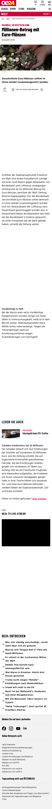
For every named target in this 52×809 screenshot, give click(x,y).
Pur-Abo (5, 765)
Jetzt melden (39, 499)
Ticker (4, 8)
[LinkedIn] (25, 729)
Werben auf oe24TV (10, 762)
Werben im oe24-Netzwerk (13, 759)
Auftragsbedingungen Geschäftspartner (19, 787)
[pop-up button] (42, 542)
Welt (4, 14)
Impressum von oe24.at (12, 768)
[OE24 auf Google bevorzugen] (41, 89)
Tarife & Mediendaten (11, 790)
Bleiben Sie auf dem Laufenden (16, 719)
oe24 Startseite (8, 744)
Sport (13, 8)
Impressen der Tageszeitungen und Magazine (21, 796)
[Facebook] (4, 729)
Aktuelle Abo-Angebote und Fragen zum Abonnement (25, 793)
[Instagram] (11, 729)
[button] (26, 533)
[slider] (26, 538)
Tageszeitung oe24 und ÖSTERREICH (18, 778)
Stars (21, 8)
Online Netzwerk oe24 (12, 735)
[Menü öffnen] (49, 9)
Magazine (31, 8)
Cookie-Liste (7, 753)
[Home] (3, 19)
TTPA (4, 799)
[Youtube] (18, 729)
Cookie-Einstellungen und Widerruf (17, 756)
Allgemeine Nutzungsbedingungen (17, 747)
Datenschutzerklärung (11, 750)
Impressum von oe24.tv (12, 771)
